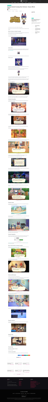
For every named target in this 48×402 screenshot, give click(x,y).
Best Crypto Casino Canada (33, 385)
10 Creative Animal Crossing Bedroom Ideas (26, 363)
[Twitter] (5, 30)
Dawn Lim (10, 9)
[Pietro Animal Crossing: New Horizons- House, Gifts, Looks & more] (26, 367)
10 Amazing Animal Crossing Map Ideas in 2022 (10, 370)
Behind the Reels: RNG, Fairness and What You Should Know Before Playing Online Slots (36, 20)
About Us (14, 393)
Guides (18, 2)
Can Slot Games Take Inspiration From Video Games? (37, 26)
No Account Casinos (32, 383)
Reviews (26, 2)
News (12, 2)
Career (25, 393)
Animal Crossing (9, 5)
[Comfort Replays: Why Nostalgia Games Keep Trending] (33, 32)
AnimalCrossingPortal (19, 241)
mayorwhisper (18, 332)
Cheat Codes (20, 385)
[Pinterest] (5, 31)
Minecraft (20, 382)
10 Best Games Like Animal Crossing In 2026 (10, 363)
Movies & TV (34, 2)
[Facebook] (5, 28)
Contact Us (28, 393)
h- (18, 318)
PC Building (22, 2)
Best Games (20, 384)
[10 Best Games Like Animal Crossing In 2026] (10, 360)
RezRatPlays (18, 153)
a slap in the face (11, 50)
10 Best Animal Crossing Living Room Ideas (18, 370)
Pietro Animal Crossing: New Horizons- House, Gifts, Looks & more (26, 371)
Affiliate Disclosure (17, 393)
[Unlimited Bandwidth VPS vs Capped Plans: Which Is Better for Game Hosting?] (33, 29)
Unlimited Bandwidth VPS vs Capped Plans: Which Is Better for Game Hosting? (37, 29)
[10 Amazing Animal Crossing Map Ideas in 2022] (10, 367)
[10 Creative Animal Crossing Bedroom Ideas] (26, 360)
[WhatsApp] (5, 33)
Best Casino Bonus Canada (33, 382)
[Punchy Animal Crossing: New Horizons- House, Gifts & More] (18, 25)
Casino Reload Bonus (32, 387)
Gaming (15, 2)
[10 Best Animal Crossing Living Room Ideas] (18, 367)
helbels (17, 200)
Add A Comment (18, 374)
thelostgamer (33, 21)
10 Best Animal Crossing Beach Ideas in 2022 (18, 363)
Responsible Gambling (32, 393)
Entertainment (29, 2)
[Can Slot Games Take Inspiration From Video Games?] (33, 26)
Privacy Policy (22, 393)
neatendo (18, 214)
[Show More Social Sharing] (23, 11)
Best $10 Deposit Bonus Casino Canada (34, 384)
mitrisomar (18, 138)
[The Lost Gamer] (24, 1)
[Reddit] (5, 32)
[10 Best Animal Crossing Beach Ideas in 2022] (18, 360)
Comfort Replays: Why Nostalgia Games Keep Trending (37, 32)
